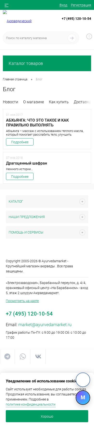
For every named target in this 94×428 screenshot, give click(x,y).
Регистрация (81, 5)
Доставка (82, 102)
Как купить (59, 102)
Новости (10, 102)
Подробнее (19, 142)
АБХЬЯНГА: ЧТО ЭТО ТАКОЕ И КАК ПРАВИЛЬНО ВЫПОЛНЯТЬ (37, 122)
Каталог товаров (26, 63)
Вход (63, 5)
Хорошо (47, 416)
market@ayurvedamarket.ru (45, 324)
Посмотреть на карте (22, 301)
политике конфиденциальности (30, 404)
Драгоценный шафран (26, 163)
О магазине (33, 102)
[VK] (83, 380)
